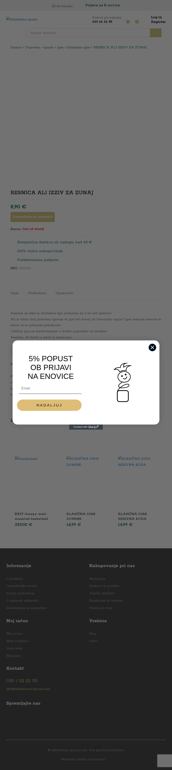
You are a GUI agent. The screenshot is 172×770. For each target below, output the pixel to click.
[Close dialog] (152, 347)
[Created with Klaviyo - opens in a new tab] (86, 427)
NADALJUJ (49, 405)
